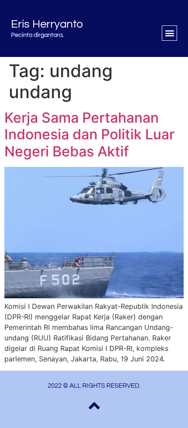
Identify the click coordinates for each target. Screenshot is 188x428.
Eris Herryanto (47, 24)
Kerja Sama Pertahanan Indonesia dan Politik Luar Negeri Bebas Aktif (89, 134)
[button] (169, 33)
